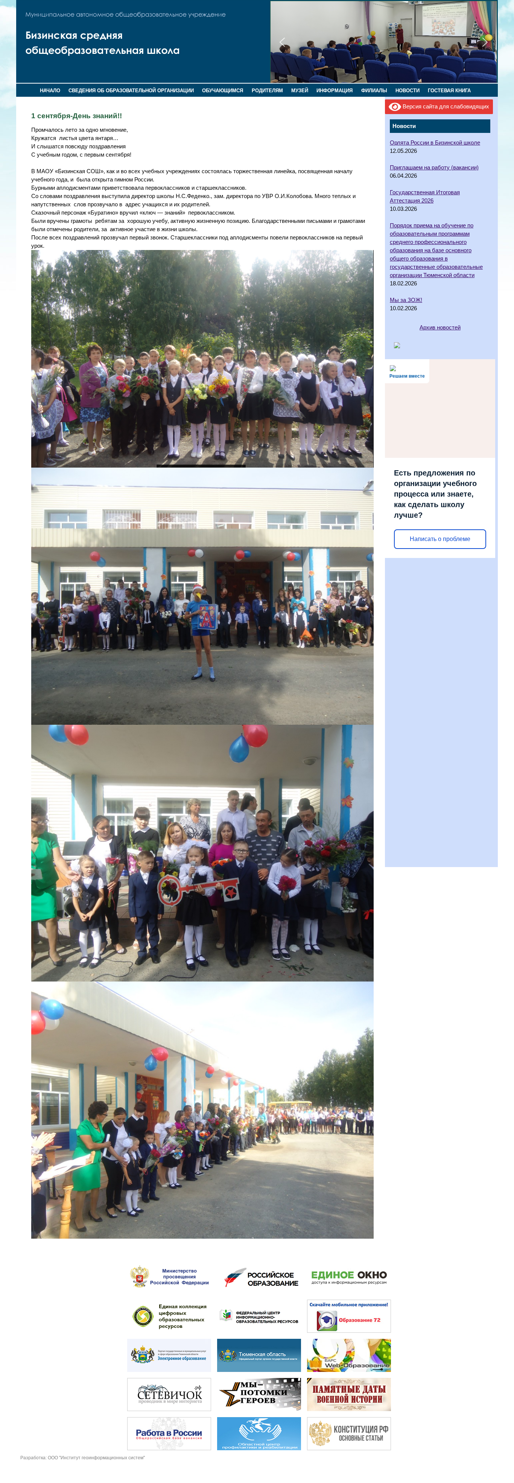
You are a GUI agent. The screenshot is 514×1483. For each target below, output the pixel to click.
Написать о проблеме (440, 539)
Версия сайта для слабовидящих (445, 107)
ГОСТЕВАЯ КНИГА (449, 90)
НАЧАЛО (50, 90)
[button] (282, 42)
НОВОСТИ (407, 90)
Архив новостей (440, 328)
